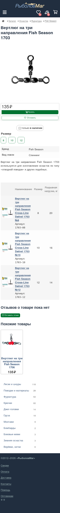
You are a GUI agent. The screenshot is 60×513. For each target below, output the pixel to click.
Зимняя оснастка (20, 440)
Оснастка (23, 20)
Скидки (5, 465)
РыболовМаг (3, 21)
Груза (20, 415)
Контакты (6, 483)
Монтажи (20, 421)
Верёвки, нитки (20, 446)
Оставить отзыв (12, 315)
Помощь (5, 490)
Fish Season (50, 20)
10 (11, 140)
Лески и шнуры (20, 384)
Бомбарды (20, 428)
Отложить (31, 118)
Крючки (20, 403)
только (32, 128)
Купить (31, 112)
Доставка (6, 477)
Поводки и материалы (20, 390)
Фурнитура (36, 20)
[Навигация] (4, 12)
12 (21, 140)
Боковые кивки (20, 434)
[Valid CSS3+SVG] (4, 500)
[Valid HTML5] (2, 500)
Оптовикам (7, 496)
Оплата (5, 471)
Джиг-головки (20, 409)
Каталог (12, 20)
